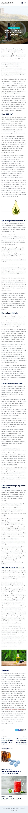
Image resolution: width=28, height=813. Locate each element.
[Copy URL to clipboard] (25, 730)
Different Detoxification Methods (11, 799)
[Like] (2, 730)
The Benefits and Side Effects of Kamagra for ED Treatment (11, 772)
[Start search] (26, 3)
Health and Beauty (14, 28)
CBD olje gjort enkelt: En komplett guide (15, 709)
